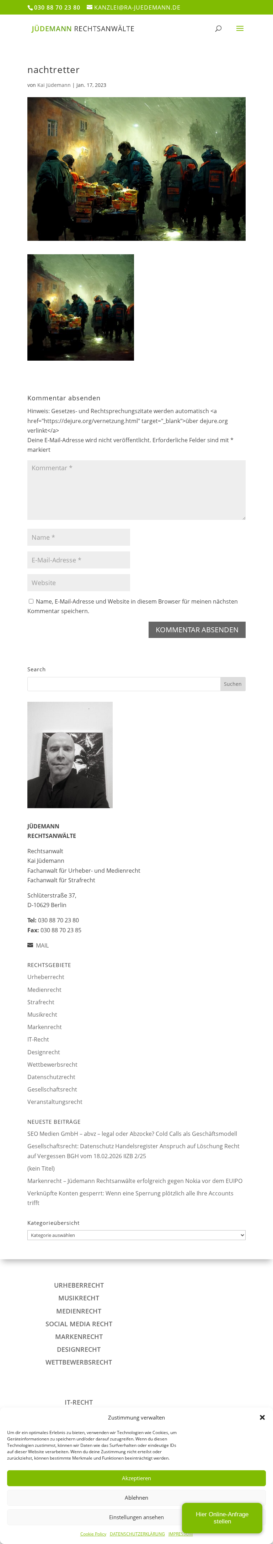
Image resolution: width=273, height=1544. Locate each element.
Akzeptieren (136, 1478)
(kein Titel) (41, 1168)
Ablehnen (136, 1497)
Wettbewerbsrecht (52, 1064)
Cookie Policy (93, 1534)
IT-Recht (38, 1039)
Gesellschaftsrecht (52, 1089)
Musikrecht (42, 1014)
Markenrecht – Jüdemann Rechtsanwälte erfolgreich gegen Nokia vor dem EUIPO (134, 1181)
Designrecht (43, 1052)
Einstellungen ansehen (136, 1517)
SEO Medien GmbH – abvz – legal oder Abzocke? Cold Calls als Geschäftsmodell (132, 1134)
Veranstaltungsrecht (54, 1102)
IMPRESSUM (180, 1534)
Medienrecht (44, 990)
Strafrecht (40, 1002)
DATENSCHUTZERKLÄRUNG (137, 1534)
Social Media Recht (79, 1324)
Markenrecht (44, 1027)
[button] (262, 1417)
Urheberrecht (45, 977)
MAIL (42, 945)
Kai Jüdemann (54, 85)
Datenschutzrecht (51, 1077)
